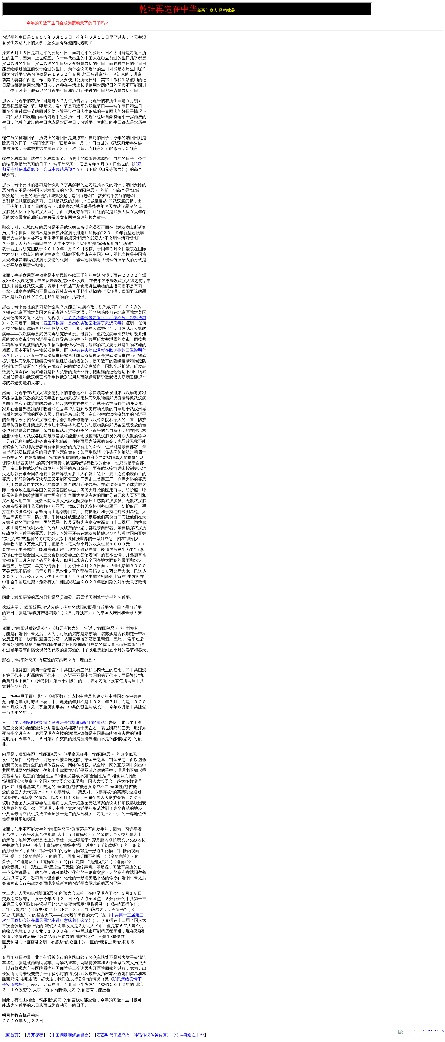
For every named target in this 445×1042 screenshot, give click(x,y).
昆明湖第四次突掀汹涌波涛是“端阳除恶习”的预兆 (59, 722)
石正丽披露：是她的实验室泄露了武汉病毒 (82, 323)
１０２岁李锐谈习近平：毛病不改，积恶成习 (105, 317)
